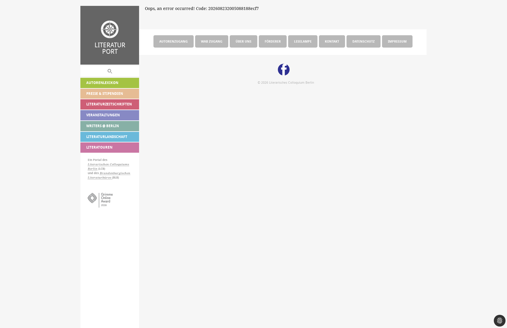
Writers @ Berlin (102, 125)
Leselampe (303, 41)
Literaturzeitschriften (109, 104)
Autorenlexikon (102, 82)
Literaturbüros (100, 177)
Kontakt (332, 41)
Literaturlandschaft (106, 136)
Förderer (273, 41)
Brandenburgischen (115, 173)
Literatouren (99, 147)
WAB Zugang (211, 41)
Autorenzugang (173, 41)
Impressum (397, 41)
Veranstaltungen (103, 114)
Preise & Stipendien (104, 93)
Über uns (243, 41)
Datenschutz (363, 41)
